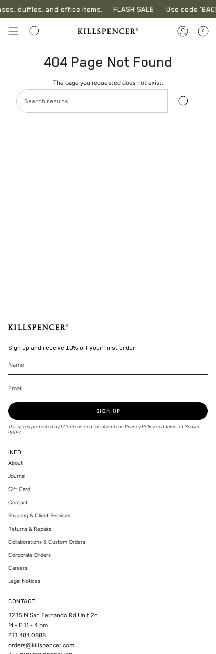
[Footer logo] (38, 327)
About (15, 463)
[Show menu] (13, 31)
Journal (16, 476)
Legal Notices (24, 581)
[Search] (184, 101)
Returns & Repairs (29, 529)
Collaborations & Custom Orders (46, 542)
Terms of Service (182, 426)
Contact (18, 502)
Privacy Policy (140, 426)
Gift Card (19, 489)
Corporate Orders (29, 555)
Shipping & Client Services (39, 515)
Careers (17, 568)
